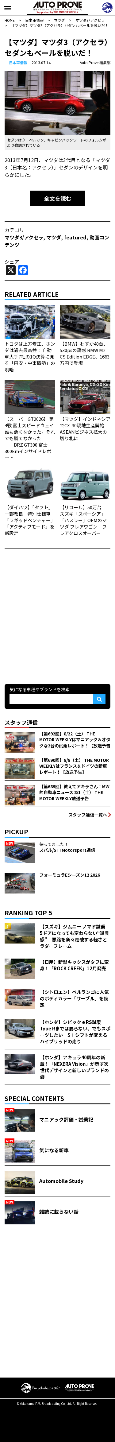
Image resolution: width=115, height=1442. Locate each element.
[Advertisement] (57, 615)
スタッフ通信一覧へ (87, 815)
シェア (12, 261)
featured (75, 237)
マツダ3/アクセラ (24, 237)
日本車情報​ (18, 62)
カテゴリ (14, 230)
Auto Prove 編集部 (95, 62)
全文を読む (57, 198)
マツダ (53, 237)
